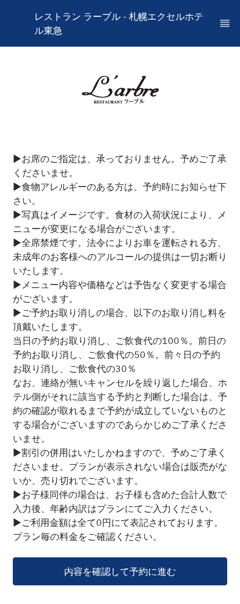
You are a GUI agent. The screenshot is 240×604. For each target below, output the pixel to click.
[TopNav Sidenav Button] (225, 23)
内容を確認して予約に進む (120, 571)
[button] (120, 571)
